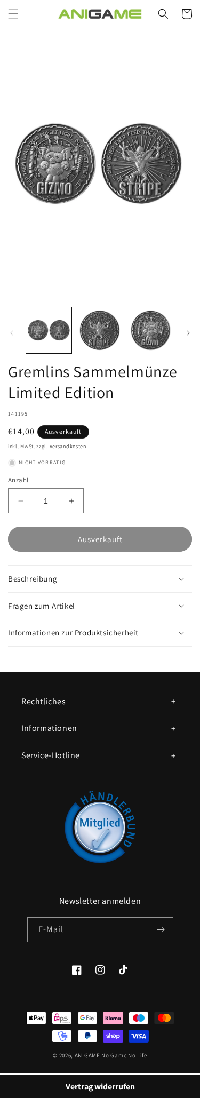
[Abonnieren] (161, 929)
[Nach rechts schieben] (188, 333)
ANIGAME (87, 1055)
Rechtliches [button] (43, 701)
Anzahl (18, 479)
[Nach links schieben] (11, 333)
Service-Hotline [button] (50, 755)
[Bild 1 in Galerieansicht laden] (48, 330)
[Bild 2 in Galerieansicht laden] (99, 330)
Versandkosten (68, 446)
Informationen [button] (49, 728)
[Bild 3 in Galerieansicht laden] (150, 330)
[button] (13, 14)
